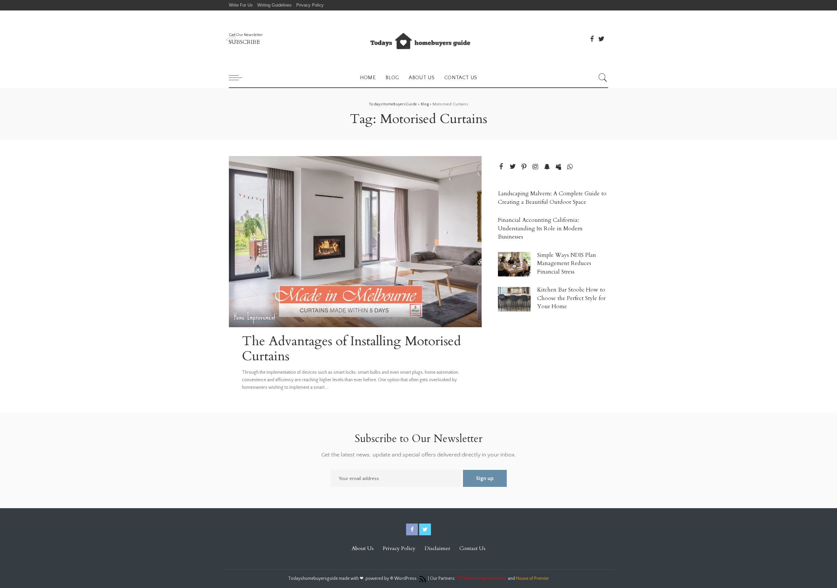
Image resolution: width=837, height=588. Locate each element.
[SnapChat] (547, 167)
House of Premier (532, 578)
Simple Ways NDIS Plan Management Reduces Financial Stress (566, 263)
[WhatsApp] (570, 167)
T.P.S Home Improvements (481, 578)
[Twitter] (601, 39)
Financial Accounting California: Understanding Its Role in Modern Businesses (540, 228)
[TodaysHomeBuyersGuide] (418, 39)
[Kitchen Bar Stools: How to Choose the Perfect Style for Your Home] (514, 299)
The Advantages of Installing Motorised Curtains (351, 348)
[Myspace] (558, 167)
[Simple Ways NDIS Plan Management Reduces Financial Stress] (514, 264)
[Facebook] (592, 39)
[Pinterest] (524, 167)
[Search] (603, 77)
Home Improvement (255, 317)
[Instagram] (535, 167)
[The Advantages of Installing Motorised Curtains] (355, 241)
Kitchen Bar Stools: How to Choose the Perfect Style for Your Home (571, 298)
